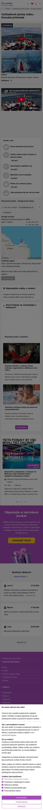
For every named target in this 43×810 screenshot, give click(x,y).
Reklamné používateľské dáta (15, 788)
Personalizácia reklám (12, 790)
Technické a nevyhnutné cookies (16, 779)
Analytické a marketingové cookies (17, 782)
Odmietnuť (21, 806)
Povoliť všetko (21, 797)
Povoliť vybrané (21, 802)
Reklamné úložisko (11, 785)
